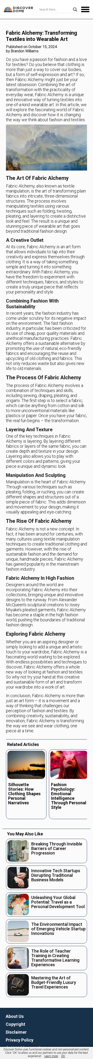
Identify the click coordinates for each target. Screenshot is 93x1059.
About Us (15, 1016)
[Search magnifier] (75, 9)
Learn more (51, 1056)
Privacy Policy (19, 1039)
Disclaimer (16, 1032)
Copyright (15, 1024)
